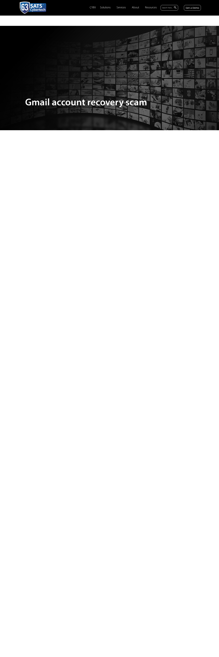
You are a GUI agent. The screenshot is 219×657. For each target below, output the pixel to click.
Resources (151, 7)
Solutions (105, 7)
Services (121, 7)
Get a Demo (192, 7)
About (135, 7)
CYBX (93, 7)
